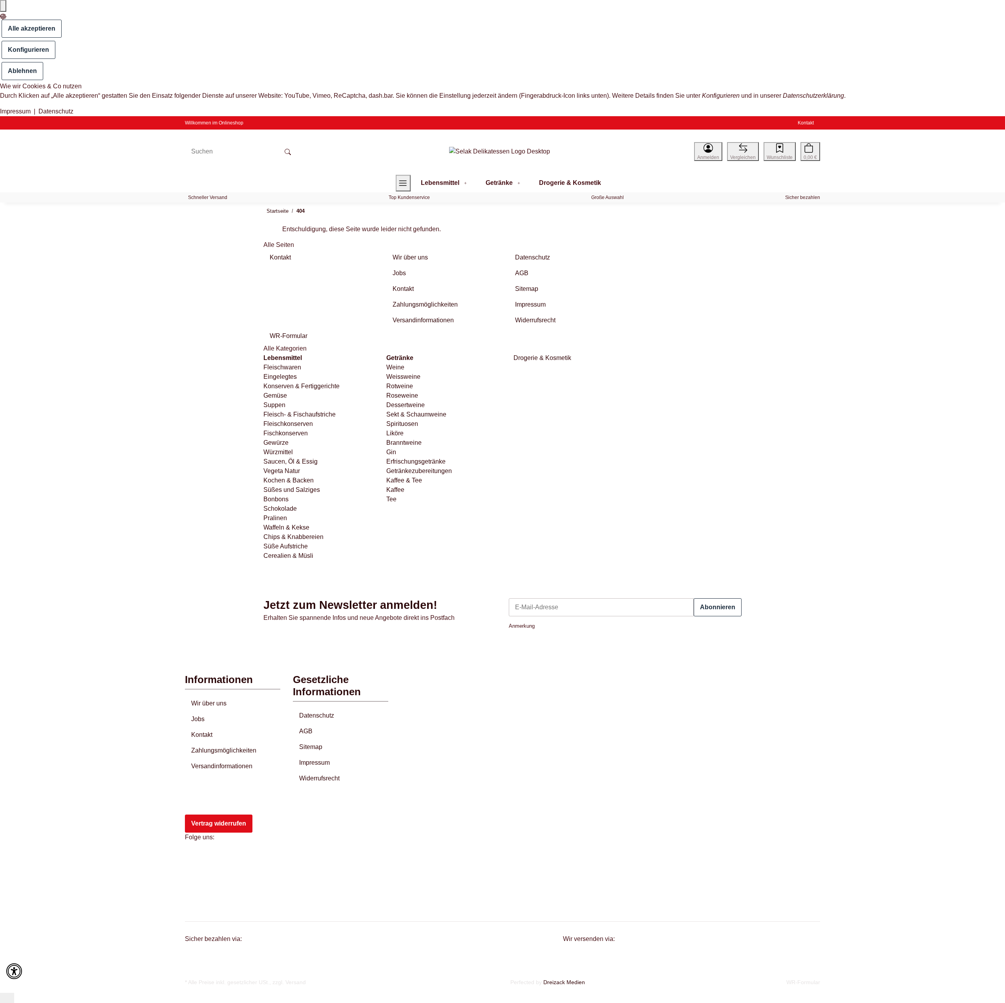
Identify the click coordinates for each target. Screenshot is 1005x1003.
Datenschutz (55, 111)
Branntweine (404, 442)
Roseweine (402, 395)
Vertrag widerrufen (218, 823)
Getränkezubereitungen (419, 471)
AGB (305, 731)
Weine (395, 367)
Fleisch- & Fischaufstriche (299, 414)
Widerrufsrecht (319, 778)
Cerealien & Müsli (288, 555)
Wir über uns (209, 703)
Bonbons (276, 499)
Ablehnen (22, 71)
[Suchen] (287, 152)
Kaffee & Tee (404, 480)
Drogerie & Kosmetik (541, 357)
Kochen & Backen (288, 480)
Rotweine (399, 386)
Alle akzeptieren (31, 28)
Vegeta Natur (281, 471)
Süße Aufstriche (285, 546)
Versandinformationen (221, 766)
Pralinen (275, 518)
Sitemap (310, 747)
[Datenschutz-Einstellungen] (3, 6)
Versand (295, 982)
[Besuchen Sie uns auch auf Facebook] (196, 857)
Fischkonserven (285, 433)
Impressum (15, 111)
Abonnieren (717, 607)
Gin (391, 452)
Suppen (274, 405)
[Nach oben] (7, 998)
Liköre (395, 433)
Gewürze (276, 442)
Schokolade (280, 508)
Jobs (198, 719)
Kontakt (806, 123)
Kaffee (395, 489)
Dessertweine (405, 405)
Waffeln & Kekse (286, 527)
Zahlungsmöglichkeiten (223, 750)
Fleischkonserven (288, 423)
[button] (708, 151)
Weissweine (403, 376)
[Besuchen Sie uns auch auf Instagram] (196, 875)
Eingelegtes (280, 376)
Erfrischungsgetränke (416, 461)
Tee (391, 499)
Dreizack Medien (564, 982)
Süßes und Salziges (291, 489)
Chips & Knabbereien (293, 536)
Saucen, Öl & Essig (290, 461)
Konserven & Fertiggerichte (301, 386)
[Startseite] (499, 152)
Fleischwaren (282, 367)
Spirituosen (402, 423)
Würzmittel (278, 452)
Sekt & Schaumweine (416, 414)
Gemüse (275, 395)
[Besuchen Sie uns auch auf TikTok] (196, 893)
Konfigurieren (28, 49)
